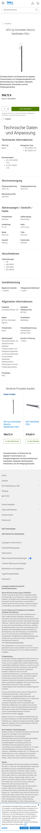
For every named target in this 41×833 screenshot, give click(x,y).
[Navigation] (3, 3)
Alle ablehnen (24, 828)
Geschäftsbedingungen (11, 548)
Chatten (20, 713)
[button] (32, 3)
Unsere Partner (7, 515)
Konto (4, 475)
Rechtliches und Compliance (13, 569)
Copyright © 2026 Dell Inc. (12, 543)
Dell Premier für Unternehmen (13, 534)
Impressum (6, 579)
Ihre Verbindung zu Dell (11, 486)
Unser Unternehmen (9, 510)
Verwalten (4, 828)
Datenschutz (6, 553)
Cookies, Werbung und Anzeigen (14, 563)
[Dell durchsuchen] (36, 9)
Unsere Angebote (8, 504)
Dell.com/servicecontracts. (15, 642)
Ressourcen (6, 520)
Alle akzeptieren (34, 828)
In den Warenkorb (25, 109)
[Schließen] (38, 805)
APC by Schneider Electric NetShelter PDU (12, 424)
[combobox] (20, 9)
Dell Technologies (8, 529)
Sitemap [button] (5, 491)
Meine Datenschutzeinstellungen (14, 558)
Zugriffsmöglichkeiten (10, 574)
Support (5, 481)
